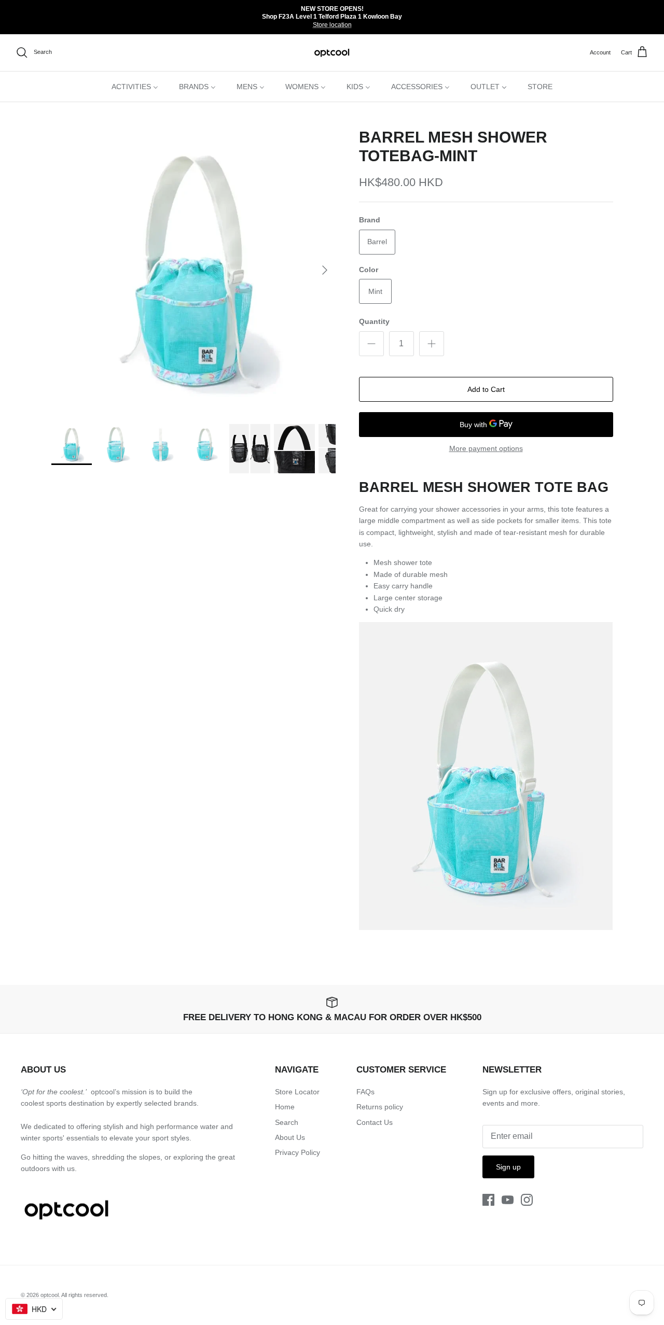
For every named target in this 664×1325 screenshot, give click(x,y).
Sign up (508, 1167)
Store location (332, 25)
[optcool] (332, 53)
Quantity (374, 321)
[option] (193, 270)
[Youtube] (508, 1200)
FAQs (365, 1092)
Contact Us (374, 1122)
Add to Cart (486, 389)
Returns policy (379, 1107)
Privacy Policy (297, 1152)
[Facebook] (488, 1200)
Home (285, 1107)
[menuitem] (135, 87)
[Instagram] (527, 1200)
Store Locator (297, 1092)
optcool (49, 1295)
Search (286, 1122)
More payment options (486, 448)
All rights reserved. (84, 1295)
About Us (290, 1137)
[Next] (324, 270)
